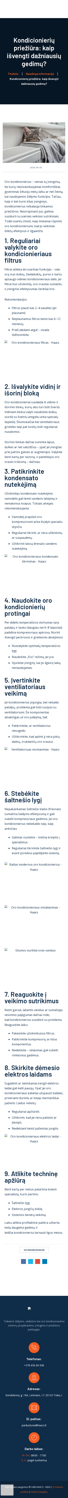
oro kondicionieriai (34, 1249)
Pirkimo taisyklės (39, 1491)
